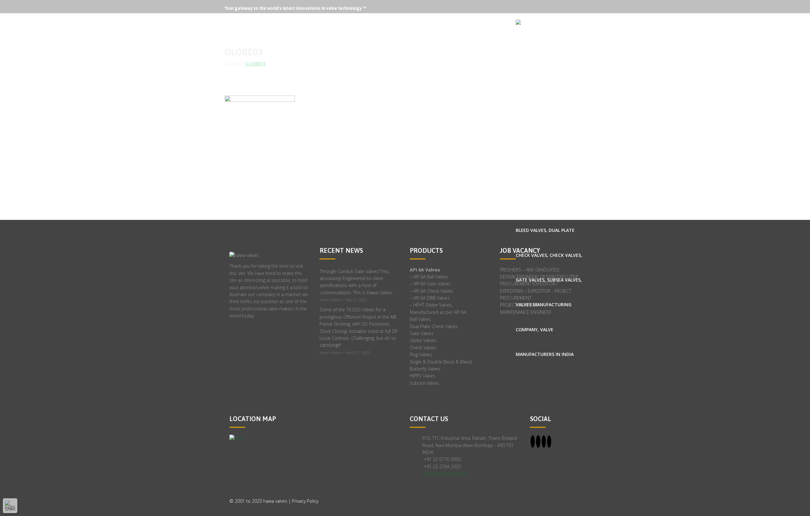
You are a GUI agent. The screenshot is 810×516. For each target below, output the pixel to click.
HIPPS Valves (422, 376)
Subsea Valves (424, 383)
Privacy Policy (305, 501)
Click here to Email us (444, 473)
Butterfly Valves (425, 369)
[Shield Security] (10, 505)
